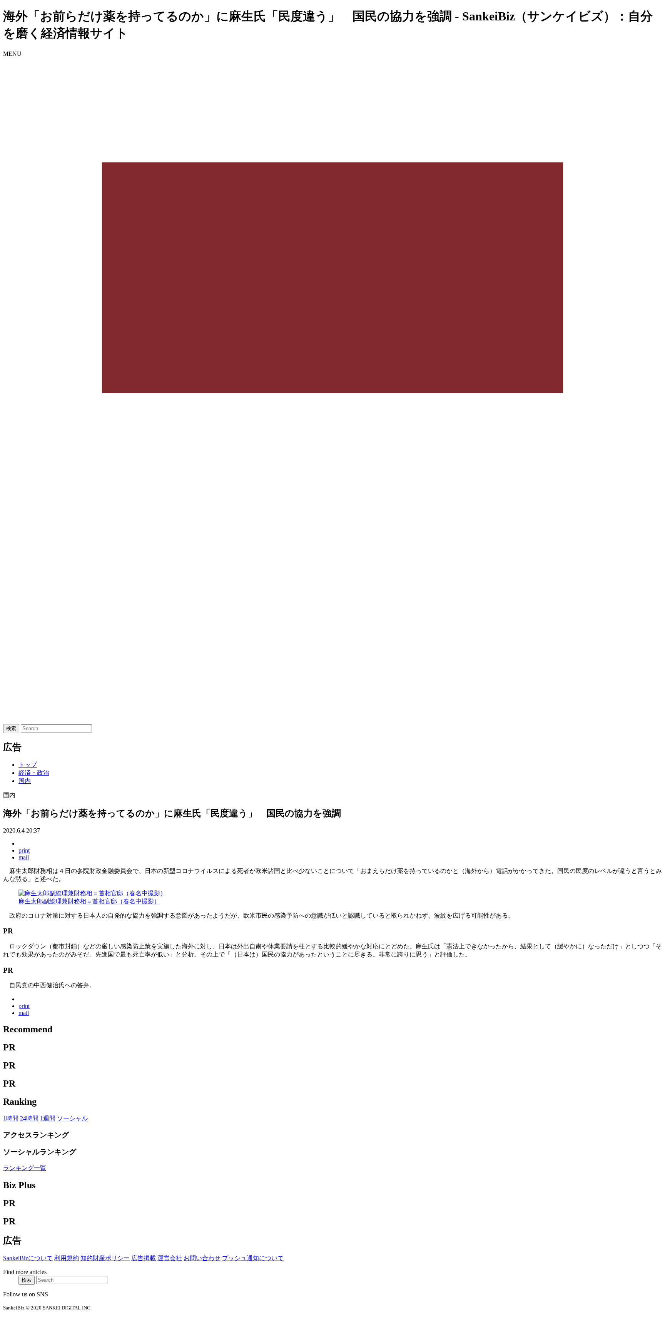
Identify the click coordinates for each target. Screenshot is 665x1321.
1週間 (47, 1118)
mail (23, 857)
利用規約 (66, 1258)
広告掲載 (143, 1258)
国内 (24, 781)
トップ (27, 764)
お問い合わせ (202, 1258)
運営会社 (169, 1258)
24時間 (29, 1118)
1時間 (10, 1118)
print (24, 850)
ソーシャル (72, 1118)
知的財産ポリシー (105, 1258)
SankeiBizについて (28, 1258)
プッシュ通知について (253, 1258)
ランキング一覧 (24, 1168)
